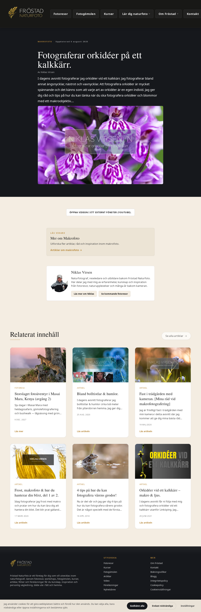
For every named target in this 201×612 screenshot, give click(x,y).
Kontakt (154, 567)
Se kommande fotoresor (114, 293)
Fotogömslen (85, 14)
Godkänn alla (137, 605)
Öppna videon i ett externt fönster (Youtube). (100, 212)
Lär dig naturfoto (135, 14)
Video (106, 580)
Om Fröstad (167, 14)
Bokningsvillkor (158, 571)
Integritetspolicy (159, 580)
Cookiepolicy (156, 585)
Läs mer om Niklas (84, 293)
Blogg (153, 576)
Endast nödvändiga (162, 605)
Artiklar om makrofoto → (66, 250)
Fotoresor (61, 14)
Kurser (109, 14)
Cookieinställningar (160, 589)
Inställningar (188, 605)
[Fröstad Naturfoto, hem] (26, 13)
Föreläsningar (111, 585)
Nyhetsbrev (110, 589)
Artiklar (107, 576)
